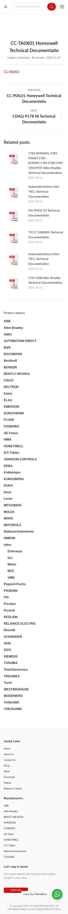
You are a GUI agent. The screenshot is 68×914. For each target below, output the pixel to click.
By (38, 58)
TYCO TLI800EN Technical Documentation (45, 235)
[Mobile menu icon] (62, 6)
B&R (7, 347)
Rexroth (9, 630)
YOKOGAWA (13, 709)
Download (24, 58)
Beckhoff (10, 360)
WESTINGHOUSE (16, 689)
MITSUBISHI (12, 505)
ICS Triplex (11, 452)
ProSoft (9, 610)
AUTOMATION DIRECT (20, 341)
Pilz (6, 597)
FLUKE (9, 419)
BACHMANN (13, 354)
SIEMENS (11, 656)
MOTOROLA (12, 525)
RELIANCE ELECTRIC (20, 623)
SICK (7, 649)
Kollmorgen (12, 472)
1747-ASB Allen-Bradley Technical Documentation (45, 280)
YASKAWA (11, 702)
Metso (12, 564)
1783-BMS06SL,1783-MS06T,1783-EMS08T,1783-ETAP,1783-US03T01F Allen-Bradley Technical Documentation (46, 163)
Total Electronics (16, 669)
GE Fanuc (11, 433)
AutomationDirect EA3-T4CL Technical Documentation (44, 191)
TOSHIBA (11, 663)
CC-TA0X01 (11, 71)
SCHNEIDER (13, 636)
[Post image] (14, 159)
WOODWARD (13, 695)
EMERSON (11, 406)
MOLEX (9, 512)
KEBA (8, 466)
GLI (10, 557)
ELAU (8, 400)
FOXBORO (11, 426)
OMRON (9, 538)
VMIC (11, 577)
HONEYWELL (13, 446)
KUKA (8, 485)
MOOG (8, 518)
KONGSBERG (14, 479)
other (7, 544)
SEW (7, 643)
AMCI (8, 334)
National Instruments (19, 531)
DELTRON (11, 387)
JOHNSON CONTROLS (20, 459)
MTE (11, 571)
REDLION (11, 617)
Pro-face (10, 603)
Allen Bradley (13, 327)
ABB (7, 321)
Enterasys (15, 551)
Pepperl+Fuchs (15, 584)
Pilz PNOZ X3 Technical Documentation (44, 213)
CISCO (8, 380)
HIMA (8, 439)
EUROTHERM (14, 413)
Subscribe (16, 890)
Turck (8, 682)
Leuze (8, 498)
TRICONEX (12, 676)
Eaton (8, 393)
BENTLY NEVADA (17, 373)
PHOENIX (11, 590)
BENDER (10, 367)
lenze (7, 492)
